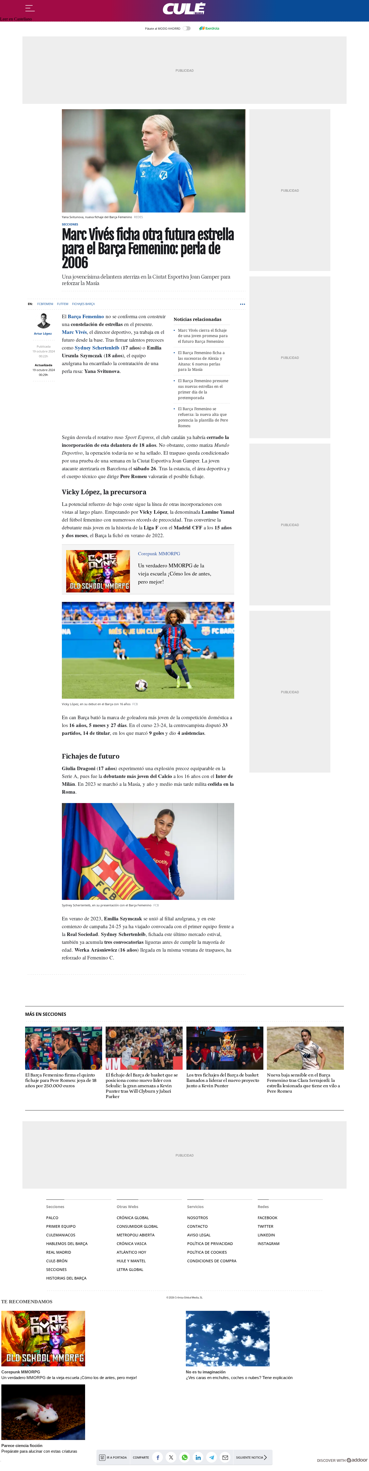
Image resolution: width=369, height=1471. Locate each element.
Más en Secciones (45, 1014)
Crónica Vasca (131, 1243)
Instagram (269, 1243)
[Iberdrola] (209, 28)
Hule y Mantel (131, 1260)
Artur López (43, 333)
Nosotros (197, 1217)
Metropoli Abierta (136, 1234)
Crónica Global (133, 1217)
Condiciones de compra (211, 1260)
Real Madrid (58, 1252)
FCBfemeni (45, 304)
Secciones (70, 224)
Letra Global (130, 1269)
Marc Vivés (74, 331)
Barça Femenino (86, 316)
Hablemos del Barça (67, 1243)
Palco (52, 1217)
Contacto (197, 1226)
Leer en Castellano (16, 19)
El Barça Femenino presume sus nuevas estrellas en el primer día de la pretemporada (203, 389)
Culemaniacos (60, 1234)
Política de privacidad (210, 1243)
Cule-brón (57, 1260)
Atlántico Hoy (131, 1252)
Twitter (265, 1226)
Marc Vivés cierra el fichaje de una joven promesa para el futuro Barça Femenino (203, 336)
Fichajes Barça (83, 304)
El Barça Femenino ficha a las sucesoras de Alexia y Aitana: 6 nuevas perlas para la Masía (201, 361)
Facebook (267, 1217)
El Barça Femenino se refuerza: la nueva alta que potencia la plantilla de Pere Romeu (203, 417)
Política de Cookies (207, 1252)
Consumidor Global (137, 1226)
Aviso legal (198, 1234)
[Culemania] (184, 8)
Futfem (62, 304)
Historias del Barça (66, 1278)
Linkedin (266, 1234)
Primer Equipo (61, 1226)
